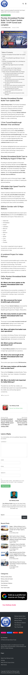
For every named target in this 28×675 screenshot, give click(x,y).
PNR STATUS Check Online (7, 662)
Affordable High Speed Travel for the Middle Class (13, 65)
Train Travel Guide (5, 587)
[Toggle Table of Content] (24, 52)
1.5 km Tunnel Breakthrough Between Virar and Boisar (14, 58)
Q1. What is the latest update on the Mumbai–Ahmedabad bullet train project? (14, 74)
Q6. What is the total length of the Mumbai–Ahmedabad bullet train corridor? (14, 87)
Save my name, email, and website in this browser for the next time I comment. (12, 481)
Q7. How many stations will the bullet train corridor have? (13, 90)
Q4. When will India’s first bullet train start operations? (13, 83)
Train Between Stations (6, 583)
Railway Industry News (5, 15)
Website (3, 472)
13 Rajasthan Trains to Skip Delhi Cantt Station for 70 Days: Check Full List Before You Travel (17, 546)
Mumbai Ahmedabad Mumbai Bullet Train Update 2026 (13, 55)
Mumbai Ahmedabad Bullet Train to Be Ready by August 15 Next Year (14, 62)
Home (2, 10)
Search (2, 514)
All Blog (3, 660)
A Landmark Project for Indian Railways (12, 70)
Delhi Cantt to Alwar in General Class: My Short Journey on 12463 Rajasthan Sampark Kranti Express (17, 537)
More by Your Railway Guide (15, 408)
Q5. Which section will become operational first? (15, 85)
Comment (4, 441)
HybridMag (17, 672)
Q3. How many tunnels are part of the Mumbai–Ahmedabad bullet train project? (15, 80)
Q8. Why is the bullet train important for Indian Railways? (14, 93)
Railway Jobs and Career (7, 579)
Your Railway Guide (6, 27)
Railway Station (4, 581)
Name (2, 460)
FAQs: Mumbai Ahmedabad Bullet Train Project (14, 71)
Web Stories (4, 664)
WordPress (9, 672)
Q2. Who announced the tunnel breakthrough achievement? (14, 77)
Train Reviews (4, 585)
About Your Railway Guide (7, 658)
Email (2, 466)
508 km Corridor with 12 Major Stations (12, 68)
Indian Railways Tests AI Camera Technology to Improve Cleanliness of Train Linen (17, 563)
